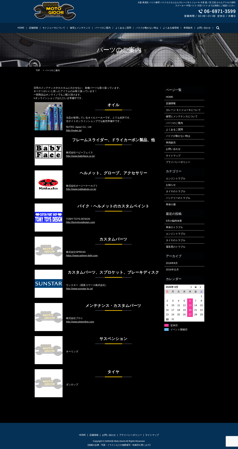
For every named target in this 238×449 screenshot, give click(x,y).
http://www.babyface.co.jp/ (80, 156)
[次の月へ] (201, 287)
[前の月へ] (190, 287)
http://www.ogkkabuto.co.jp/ (81, 189)
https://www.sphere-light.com (82, 255)
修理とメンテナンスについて (182, 116)
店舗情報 (33, 27)
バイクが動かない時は (147, 27)
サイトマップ (173, 155)
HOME (21, 27)
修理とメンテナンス (80, 27)
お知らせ (171, 184)
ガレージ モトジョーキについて (183, 110)
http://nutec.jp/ (74, 130)
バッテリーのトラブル (178, 198)
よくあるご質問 (123, 27)
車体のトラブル (174, 227)
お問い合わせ (204, 27)
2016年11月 (172, 269)
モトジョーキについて (54, 27)
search (217, 27)
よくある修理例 (171, 27)
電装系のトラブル (175, 246)
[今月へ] (196, 287)
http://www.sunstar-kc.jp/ (79, 288)
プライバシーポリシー (178, 162)
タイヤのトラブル (175, 191)
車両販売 (188, 27)
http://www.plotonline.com (80, 321)
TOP (38, 70)
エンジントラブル (175, 178)
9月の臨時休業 (174, 220)
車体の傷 (171, 204)
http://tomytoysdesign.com (80, 222)
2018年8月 (172, 263)
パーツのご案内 (103, 27)
